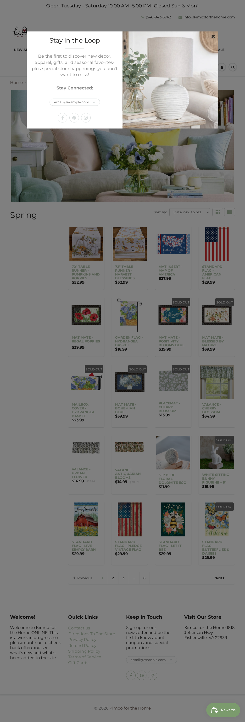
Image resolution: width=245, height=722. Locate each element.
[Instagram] (86, 117)
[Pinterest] (74, 117)
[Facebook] (62, 117)
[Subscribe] (94, 102)
